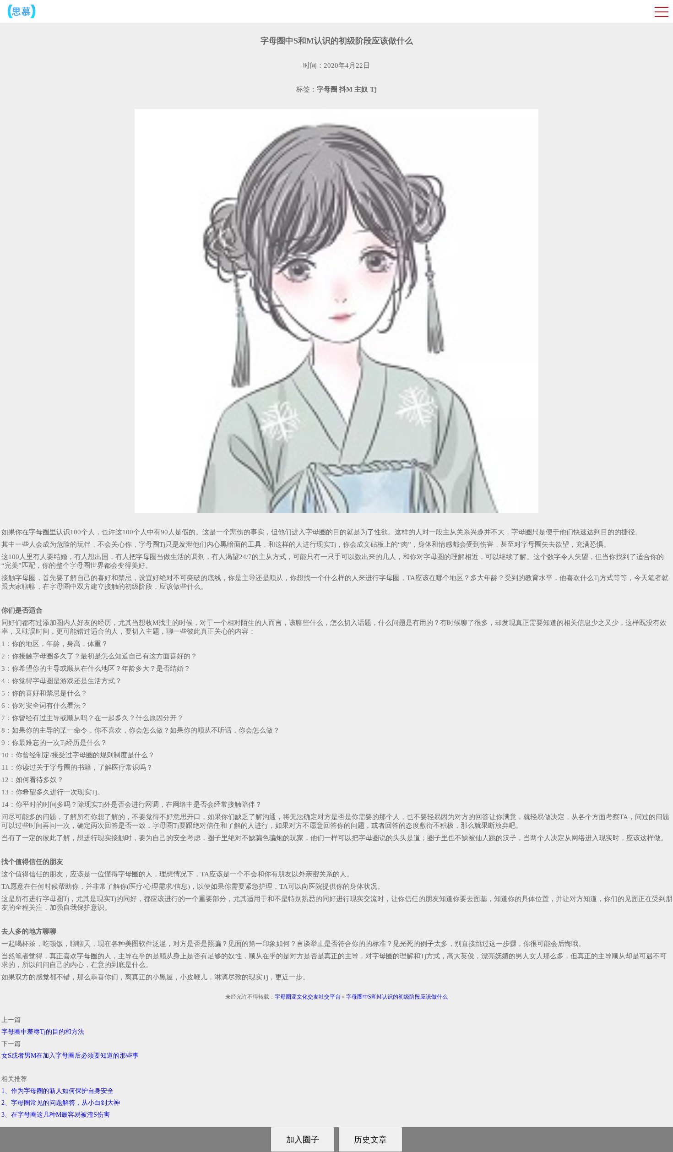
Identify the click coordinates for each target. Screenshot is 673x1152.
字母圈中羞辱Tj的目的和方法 (42, 1031)
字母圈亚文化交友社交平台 (308, 997)
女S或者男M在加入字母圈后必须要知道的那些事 (70, 1055)
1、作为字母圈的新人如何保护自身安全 (57, 1090)
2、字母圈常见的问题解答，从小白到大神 (60, 1102)
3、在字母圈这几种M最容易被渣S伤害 (55, 1114)
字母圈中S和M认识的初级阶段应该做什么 (397, 997)
